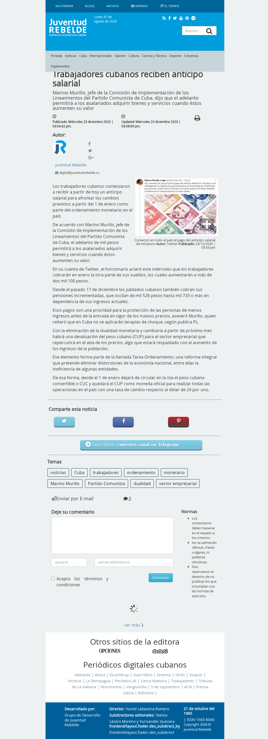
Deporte (175, 56)
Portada (56, 56)
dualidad (142, 483)
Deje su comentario (72, 512)
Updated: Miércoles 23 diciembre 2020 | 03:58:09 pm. (151, 124)
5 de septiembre (165, 687)
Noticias (71, 56)
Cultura (134, 56)
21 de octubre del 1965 (199, 711)
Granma (164, 675)
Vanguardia (136, 687)
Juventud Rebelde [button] (70, 164)
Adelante (82, 675)
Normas (189, 511)
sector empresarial (178, 483)
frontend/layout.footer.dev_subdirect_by (142, 726)
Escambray (119, 675)
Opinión (120, 56)
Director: (117, 709)
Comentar (160, 577)
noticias (58, 472)
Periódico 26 (125, 681)
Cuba (83, 56)
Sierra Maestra (154, 681)
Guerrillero (142, 675)
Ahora (100, 675)
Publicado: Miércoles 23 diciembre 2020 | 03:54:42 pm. (83, 124)
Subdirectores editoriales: (132, 715)
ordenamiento (141, 472)
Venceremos (111, 687)
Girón (180, 675)
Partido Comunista (106, 483)
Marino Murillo (65, 483)
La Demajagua (98, 681)
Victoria (74, 681)
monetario (174, 472)
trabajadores (106, 472)
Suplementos (60, 66)
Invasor (195, 675)
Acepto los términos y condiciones (82, 582)
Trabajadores (182, 681)
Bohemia (146, 693)
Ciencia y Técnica (154, 56)
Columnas (191, 56)
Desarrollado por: (80, 709)
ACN (188, 687)
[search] (209, 31)
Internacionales (101, 56)
